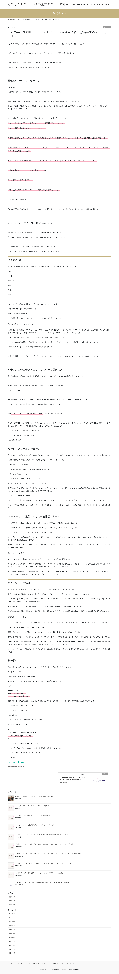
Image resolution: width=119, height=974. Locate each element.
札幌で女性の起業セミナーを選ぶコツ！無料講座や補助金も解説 (34, 796)
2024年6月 (12, 953)
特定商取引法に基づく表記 (41, 963)
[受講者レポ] (97, 779)
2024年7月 (12, 949)
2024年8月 (12, 945)
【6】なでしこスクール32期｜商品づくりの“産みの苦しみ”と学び (34, 825)
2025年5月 (12, 937)
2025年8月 (12, 925)
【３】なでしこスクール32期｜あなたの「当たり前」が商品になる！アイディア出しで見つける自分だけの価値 (48, 853)
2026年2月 (12, 914)
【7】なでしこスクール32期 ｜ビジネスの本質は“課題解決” (32, 815)
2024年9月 (12, 941)
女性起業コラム (13, 901)
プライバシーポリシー (57, 963)
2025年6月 (12, 933)
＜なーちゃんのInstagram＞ (17, 762)
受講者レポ (107, 27)
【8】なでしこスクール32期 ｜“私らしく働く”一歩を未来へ (32, 806)
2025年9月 (12, 921)
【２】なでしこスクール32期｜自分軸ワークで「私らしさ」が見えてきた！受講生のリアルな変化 (44, 863)
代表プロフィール (25, 963)
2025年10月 (12, 917)
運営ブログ (12, 904)
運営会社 (69, 963)
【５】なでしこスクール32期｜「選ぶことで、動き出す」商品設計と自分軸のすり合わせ (41, 834)
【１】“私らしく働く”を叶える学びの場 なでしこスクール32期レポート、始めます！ (40, 873)
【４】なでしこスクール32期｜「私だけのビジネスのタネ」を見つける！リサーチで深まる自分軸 (44, 844)
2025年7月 (12, 929)
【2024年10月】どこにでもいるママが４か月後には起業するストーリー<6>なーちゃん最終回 (42, 882)
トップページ (13, 963)
